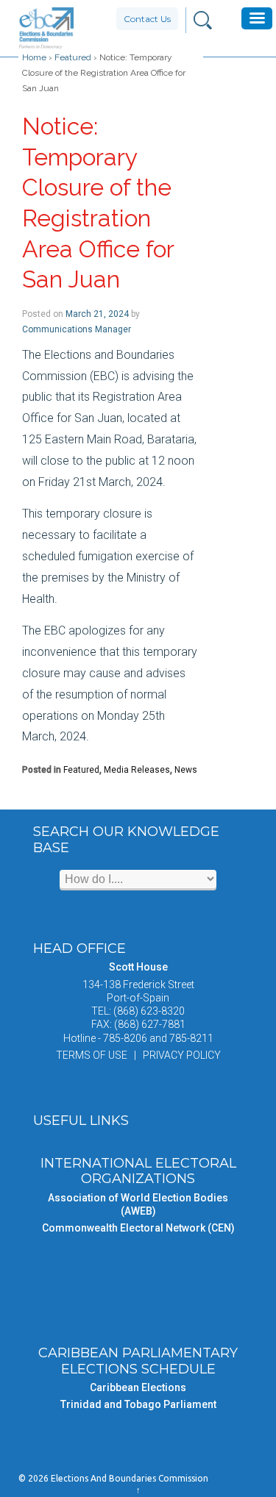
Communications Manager (76, 329)
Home (34, 57)
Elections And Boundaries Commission (128, 1478)
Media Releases (137, 770)
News (185, 770)
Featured (72, 57)
